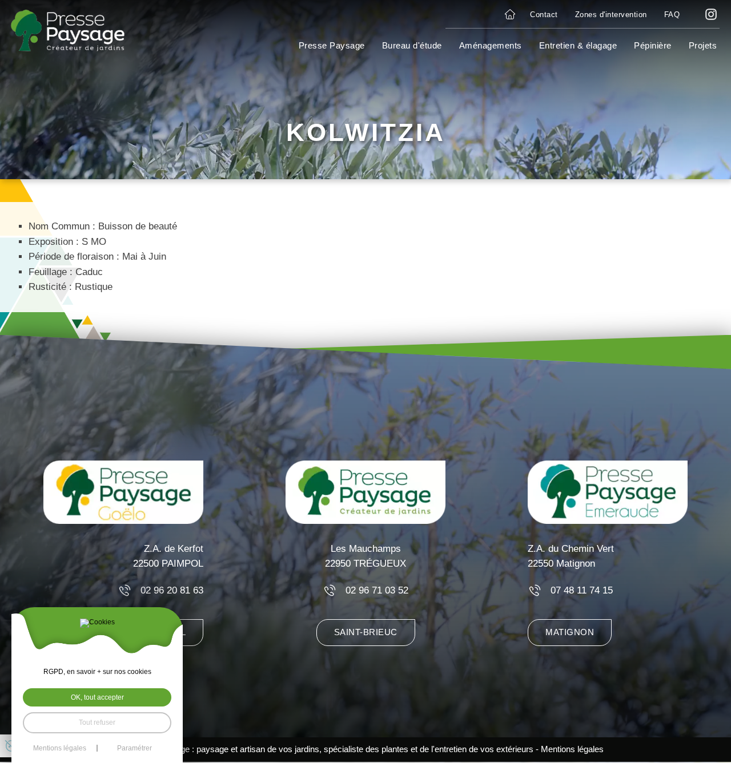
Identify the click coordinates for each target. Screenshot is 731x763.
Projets (703, 45)
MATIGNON (569, 632)
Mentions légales (572, 749)
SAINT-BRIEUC (365, 632)
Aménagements (490, 45)
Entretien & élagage (578, 45)
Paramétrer (134, 748)
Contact (544, 14)
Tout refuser (97, 722)
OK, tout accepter (97, 697)
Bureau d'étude (412, 45)
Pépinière (653, 45)
